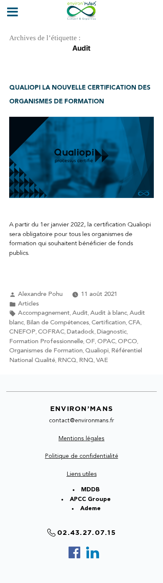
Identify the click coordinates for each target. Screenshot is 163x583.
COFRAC (51, 332)
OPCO (127, 342)
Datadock (80, 332)
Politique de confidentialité (81, 456)
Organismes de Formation (46, 351)
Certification (109, 323)
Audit (80, 313)
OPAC (106, 342)
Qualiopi (97, 351)
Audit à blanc (108, 313)
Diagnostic (112, 332)
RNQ (86, 360)
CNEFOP (22, 332)
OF (90, 342)
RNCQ (67, 360)
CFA (134, 323)
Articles (28, 304)
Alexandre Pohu (40, 294)
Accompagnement (44, 313)
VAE (102, 360)
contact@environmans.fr (81, 421)
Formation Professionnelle (46, 342)
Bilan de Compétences (57, 323)
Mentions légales (81, 439)
